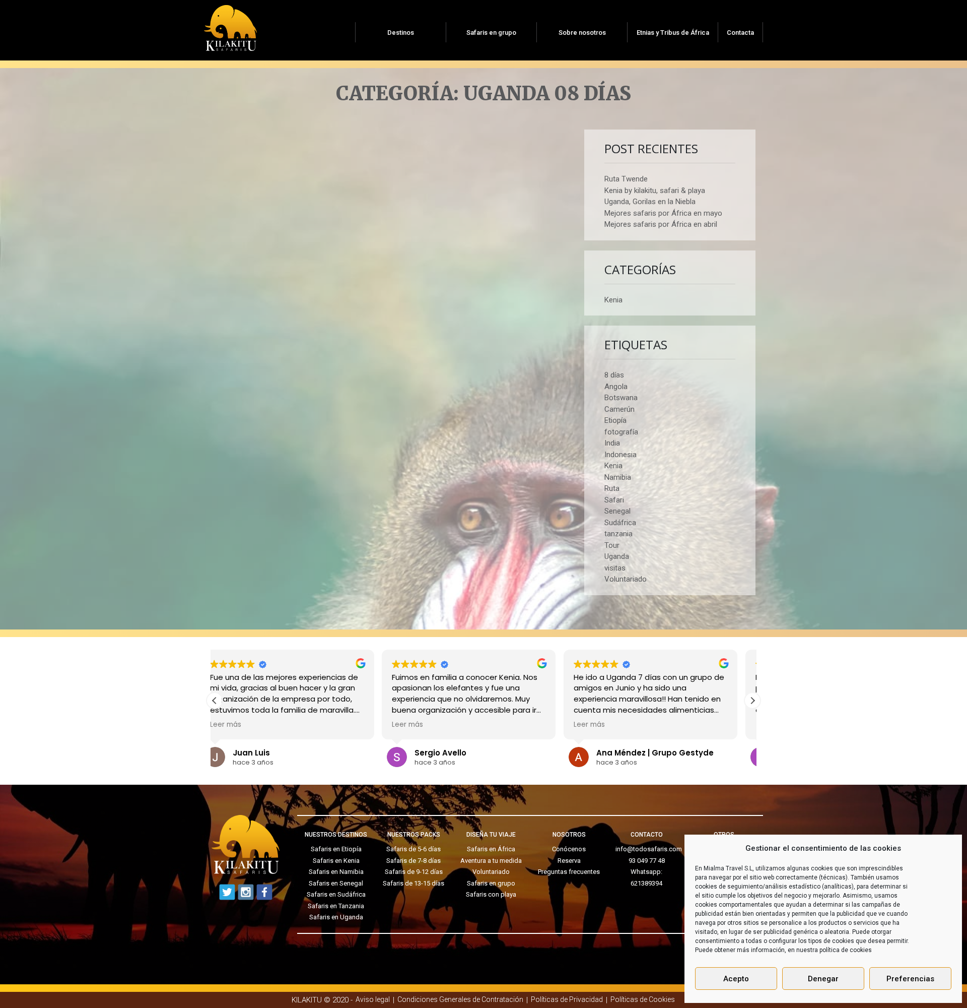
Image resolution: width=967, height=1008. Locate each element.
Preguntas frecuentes (569, 871)
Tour (611, 545)
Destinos (400, 32)
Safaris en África (491, 849)
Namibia (617, 477)
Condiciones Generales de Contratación (460, 999)
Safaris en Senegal (336, 883)
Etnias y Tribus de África (673, 32)
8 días (614, 375)
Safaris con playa (491, 894)
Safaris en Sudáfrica (336, 894)
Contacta (740, 32)
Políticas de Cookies (642, 999)
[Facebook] (264, 892)
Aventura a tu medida (491, 860)
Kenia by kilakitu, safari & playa (654, 190)
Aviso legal (373, 999)
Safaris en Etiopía (336, 849)
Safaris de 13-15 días (413, 883)
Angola (616, 386)
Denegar (823, 978)
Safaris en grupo (491, 32)
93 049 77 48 (647, 860)
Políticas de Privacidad (567, 999)
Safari (614, 500)
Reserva (569, 860)
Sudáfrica (620, 522)
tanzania (618, 533)
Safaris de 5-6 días (413, 849)
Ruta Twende (626, 178)
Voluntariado (625, 579)
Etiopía (615, 420)
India (612, 443)
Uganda (616, 556)
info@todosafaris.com (648, 849)
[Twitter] (227, 892)
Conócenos (569, 849)
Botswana (621, 397)
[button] (752, 700)
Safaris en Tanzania (336, 906)
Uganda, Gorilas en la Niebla (650, 201)
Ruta (611, 488)
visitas (615, 568)
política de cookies (845, 950)
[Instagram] (246, 892)
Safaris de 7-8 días (413, 860)
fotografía (621, 431)
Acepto (736, 978)
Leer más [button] (240, 724)
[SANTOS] (230, 24)
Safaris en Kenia (336, 860)
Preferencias (910, 978)
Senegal (617, 511)
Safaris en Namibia (336, 871)
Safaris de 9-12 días (414, 871)
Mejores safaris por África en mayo (663, 213)
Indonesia (620, 454)
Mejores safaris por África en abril (660, 224)
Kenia (613, 299)
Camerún (619, 409)
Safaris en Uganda (336, 917)
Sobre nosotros (582, 32)
